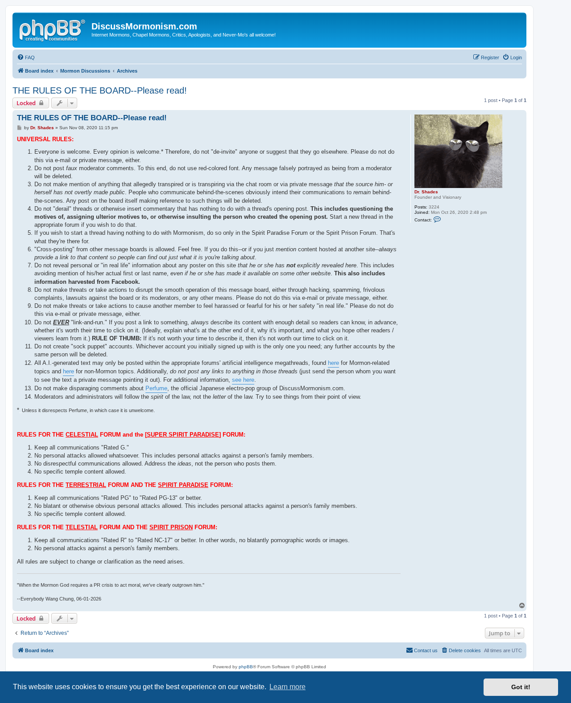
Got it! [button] (520, 687)
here (333, 363)
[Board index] (53, 29)
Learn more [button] (287, 687)
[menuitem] (26, 57)
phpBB (246, 666)
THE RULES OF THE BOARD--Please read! (99, 90)
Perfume (156, 388)
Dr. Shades (426, 191)
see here (243, 379)
